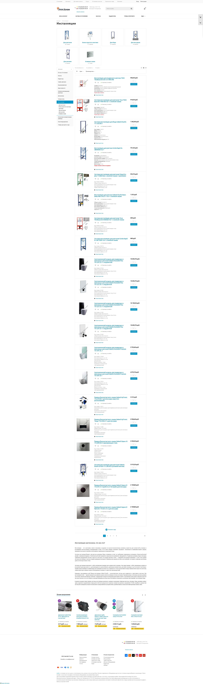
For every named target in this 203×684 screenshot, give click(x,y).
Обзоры (105, 665)
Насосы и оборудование (109, 662)
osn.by (58, 673)
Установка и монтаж (96, 662)
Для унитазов (62, 105)
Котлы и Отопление (82, 16)
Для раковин (62, 112)
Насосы (98, 16)
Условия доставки (96, 658)
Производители (83, 660)
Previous (142, 595)
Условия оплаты (95, 657)
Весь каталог (63, 16)
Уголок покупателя (109, 654)
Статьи (81, 663)
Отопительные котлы (109, 657)
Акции (93, 663)
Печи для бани (107, 658)
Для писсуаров (62, 110)
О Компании (95, 654)
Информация (83, 654)
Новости (81, 658)
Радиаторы (112, 16)
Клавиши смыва (62, 113)
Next (145, 595)
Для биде (61, 108)
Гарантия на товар (96, 660)
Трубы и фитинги (129, 16)
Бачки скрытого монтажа (65, 106)
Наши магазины (83, 657)
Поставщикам (82, 662)
